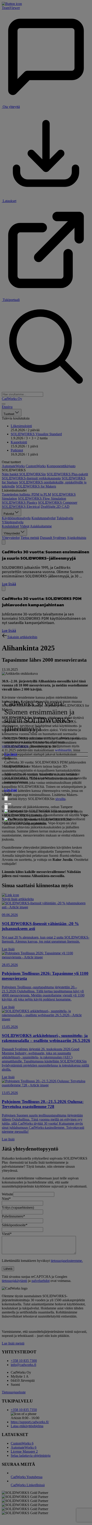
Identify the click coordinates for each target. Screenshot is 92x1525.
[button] (46, 754)
